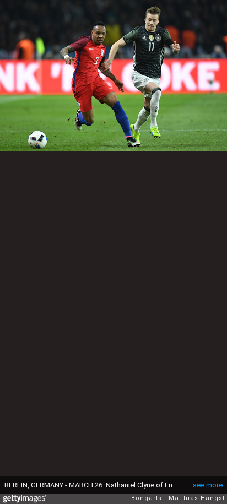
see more (208, 485)
